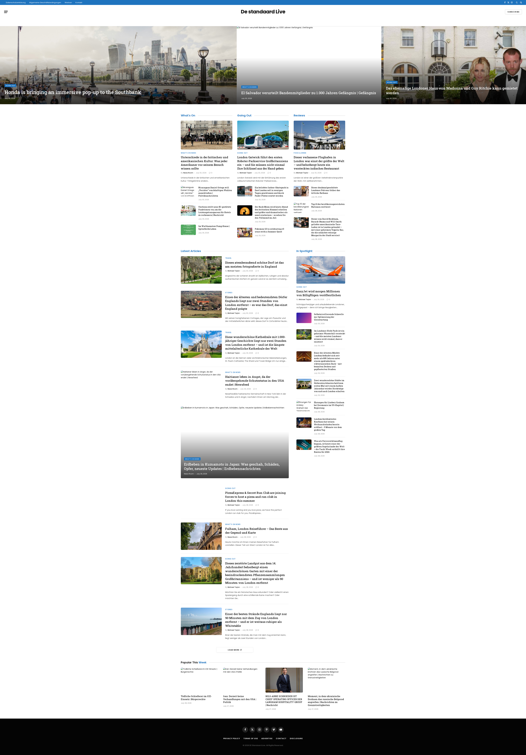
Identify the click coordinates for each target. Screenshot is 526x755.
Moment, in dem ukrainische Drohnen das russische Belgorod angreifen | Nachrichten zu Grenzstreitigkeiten (326, 701)
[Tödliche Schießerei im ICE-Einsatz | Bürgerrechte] (199, 680)
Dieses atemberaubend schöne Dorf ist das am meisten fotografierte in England (254, 264)
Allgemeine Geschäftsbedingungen (45, 2)
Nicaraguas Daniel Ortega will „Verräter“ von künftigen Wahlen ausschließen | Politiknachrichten (215, 191)
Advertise (266, 738)
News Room (188, 173)
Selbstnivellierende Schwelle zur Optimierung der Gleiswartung (329, 317)
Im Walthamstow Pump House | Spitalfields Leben (213, 227)
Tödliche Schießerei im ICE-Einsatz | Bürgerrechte (196, 698)
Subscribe (513, 12)
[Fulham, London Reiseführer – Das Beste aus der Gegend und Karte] (201, 536)
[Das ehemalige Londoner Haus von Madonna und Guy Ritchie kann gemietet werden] (453, 65)
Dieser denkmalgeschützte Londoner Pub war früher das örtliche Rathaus (325, 190)
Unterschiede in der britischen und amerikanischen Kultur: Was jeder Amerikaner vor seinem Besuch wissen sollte (204, 162)
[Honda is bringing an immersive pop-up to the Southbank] (118, 65)
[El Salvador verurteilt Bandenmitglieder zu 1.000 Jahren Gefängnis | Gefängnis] (309, 65)
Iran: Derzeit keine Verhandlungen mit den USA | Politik (239, 699)
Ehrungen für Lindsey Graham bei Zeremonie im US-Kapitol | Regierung (329, 405)
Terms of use (250, 738)
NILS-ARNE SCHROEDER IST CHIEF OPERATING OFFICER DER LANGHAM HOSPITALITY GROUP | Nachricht (283, 701)
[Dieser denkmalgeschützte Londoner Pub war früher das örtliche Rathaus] (301, 191)
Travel (228, 258)
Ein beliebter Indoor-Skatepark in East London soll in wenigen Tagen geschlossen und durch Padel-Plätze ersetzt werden (271, 191)
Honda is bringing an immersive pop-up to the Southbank (73, 92)
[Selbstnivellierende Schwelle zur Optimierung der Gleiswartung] (303, 318)
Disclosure (296, 738)
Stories (228, 292)
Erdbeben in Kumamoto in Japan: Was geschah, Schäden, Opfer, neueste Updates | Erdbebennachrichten (232, 466)
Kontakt (78, 2)
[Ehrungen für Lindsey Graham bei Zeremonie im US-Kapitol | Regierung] (303, 406)
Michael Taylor (246, 173)
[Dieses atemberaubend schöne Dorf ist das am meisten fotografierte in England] (201, 270)
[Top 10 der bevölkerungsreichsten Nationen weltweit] (301, 208)
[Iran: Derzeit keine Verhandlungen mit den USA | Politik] (242, 680)
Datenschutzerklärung (16, 2)
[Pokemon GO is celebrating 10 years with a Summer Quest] (244, 232)
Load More (233, 650)
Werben (68, 2)
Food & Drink (300, 153)
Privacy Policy (231, 738)
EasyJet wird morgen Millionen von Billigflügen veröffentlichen (318, 293)
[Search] (521, 2)
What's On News (249, 87)
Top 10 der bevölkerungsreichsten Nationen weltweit (328, 205)
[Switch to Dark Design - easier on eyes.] (516, 2)
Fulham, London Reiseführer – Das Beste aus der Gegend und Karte (256, 531)
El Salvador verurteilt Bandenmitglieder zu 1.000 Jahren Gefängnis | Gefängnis (308, 93)
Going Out (10, 85)
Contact (281, 738)
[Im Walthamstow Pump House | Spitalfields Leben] (188, 230)
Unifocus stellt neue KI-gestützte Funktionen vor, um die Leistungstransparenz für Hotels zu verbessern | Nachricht (214, 211)
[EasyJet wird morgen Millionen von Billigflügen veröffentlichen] (320, 270)
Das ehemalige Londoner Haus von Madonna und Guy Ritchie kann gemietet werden (452, 90)
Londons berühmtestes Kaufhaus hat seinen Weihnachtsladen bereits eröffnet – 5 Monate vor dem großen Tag (328, 424)
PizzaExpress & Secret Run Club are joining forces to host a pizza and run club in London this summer (255, 496)
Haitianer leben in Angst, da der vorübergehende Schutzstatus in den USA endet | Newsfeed (254, 380)
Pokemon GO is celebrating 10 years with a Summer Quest (269, 230)
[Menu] (6, 12)
